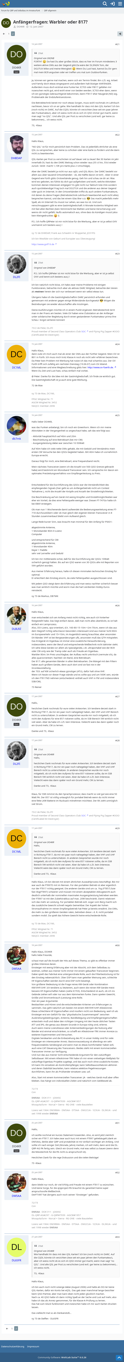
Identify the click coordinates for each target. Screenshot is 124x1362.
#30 (117, 945)
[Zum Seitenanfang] (119, 1357)
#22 (117, 134)
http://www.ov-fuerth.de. (101, 367)
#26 (117, 605)
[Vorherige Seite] (4, 33)
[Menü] (120, 4)
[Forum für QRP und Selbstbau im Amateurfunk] (5, 4)
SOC (83, 331)
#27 (117, 696)
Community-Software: (62, 1357)
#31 (117, 1122)
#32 (117, 1172)
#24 (117, 344)
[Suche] (105, 4)
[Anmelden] (112, 4)
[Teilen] (120, 33)
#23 (117, 253)
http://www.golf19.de (43, 244)
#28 (117, 740)
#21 (117, 44)
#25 (117, 415)
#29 (117, 828)
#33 (117, 1236)
